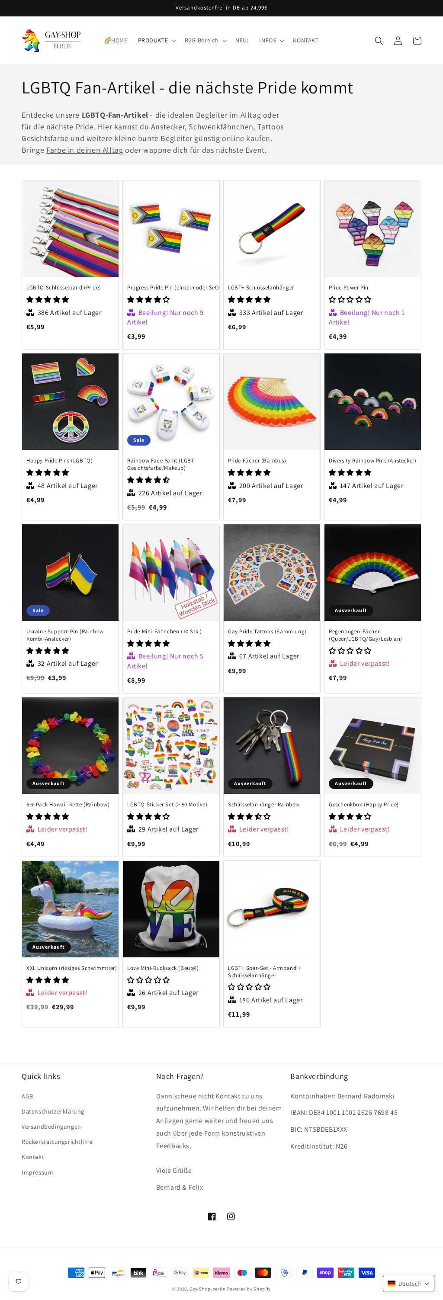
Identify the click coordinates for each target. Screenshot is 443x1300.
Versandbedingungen (51, 1126)
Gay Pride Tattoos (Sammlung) (267, 631)
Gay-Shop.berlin (207, 1289)
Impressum (37, 1172)
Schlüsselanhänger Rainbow (264, 804)
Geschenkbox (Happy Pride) (364, 804)
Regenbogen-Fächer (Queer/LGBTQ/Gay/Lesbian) (365, 635)
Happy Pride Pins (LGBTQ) (59, 460)
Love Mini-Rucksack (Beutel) (163, 968)
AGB (27, 1096)
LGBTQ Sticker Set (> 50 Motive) (167, 804)
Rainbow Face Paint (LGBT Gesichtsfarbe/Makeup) (160, 464)
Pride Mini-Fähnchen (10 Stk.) (164, 631)
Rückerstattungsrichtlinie (57, 1142)
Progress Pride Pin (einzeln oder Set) (173, 287)
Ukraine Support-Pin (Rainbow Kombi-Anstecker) (65, 635)
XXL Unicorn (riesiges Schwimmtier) (71, 968)
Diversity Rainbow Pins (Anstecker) (372, 460)
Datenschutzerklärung (53, 1111)
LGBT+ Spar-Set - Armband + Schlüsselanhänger (264, 972)
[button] (156, 40)
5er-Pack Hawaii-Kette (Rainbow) (68, 804)
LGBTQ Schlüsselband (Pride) (63, 287)
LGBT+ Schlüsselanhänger (261, 287)
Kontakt (33, 1157)
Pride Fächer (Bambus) (257, 460)
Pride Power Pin (349, 287)
